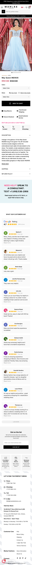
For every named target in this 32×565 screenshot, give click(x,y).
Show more (5, 164)
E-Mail (8, 499)
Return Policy (20, 534)
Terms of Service (21, 545)
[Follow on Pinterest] (23, 558)
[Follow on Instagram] (20, 558)
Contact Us (20, 540)
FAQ (18, 531)
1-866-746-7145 (21, 543)
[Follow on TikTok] (25, 558)
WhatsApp (9, 487)
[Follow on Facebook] (17, 558)
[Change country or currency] (23, 7)
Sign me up (16, 447)
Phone (8, 481)
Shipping (19, 537)
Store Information (21, 551)
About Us (19, 553)
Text (7, 493)
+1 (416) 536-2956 (19, 191)
